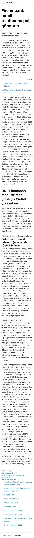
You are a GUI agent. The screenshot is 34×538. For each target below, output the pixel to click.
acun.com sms (6, 477)
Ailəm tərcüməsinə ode (13, 515)
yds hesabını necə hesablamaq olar (13, 475)
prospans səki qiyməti (9, 473)
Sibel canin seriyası (11, 499)
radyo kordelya (6, 471)
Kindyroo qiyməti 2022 (13, 525)
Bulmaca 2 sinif (10, 507)
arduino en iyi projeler (8, 480)
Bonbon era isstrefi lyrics (13, 511)
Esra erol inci (9, 495)
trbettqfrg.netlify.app (10, 2)
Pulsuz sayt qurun (11, 503)
